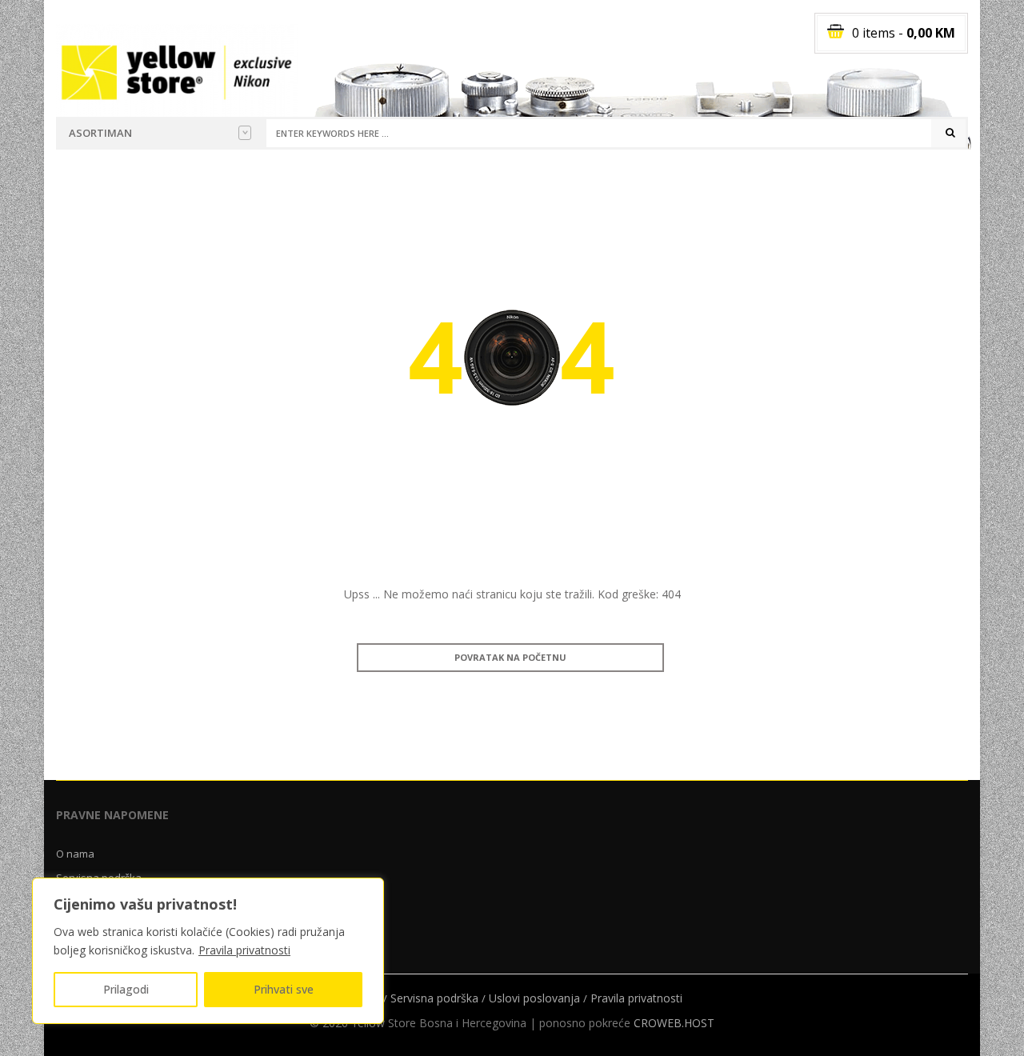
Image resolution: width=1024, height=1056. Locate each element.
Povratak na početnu (510, 657)
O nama (75, 853)
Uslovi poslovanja (534, 998)
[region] (208, 951)
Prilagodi (126, 989)
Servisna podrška (434, 998)
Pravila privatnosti (244, 950)
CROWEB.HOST (674, 1022)
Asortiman (100, 133)
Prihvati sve (284, 989)
